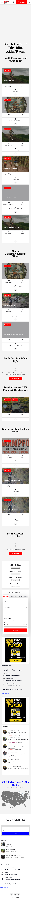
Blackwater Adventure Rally (14, 671)
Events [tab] (7, 596)
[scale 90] (15, 650)
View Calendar (5, 693)
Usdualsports (12, 735)
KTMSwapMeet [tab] (24, 596)
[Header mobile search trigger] (29, 2)
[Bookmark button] (15, 94)
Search (16, 630)
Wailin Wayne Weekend (13, 685)
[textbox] (15, 602)
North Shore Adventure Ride (14, 690)
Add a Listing (22, 2)
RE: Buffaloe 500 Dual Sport (14, 730)
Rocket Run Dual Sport (12, 675)
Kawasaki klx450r (13, 742)
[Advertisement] (15, 21)
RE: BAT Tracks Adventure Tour (15, 766)
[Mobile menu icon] (2, 2)
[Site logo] (7, 2)
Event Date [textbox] (6, 624)
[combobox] (15, 602)
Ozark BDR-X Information (13, 759)
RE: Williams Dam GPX (13, 745)
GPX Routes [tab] (14, 596)
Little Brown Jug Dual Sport (14, 680)
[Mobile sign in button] (14, 2)
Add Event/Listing (15, 378)
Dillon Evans (12, 756)
